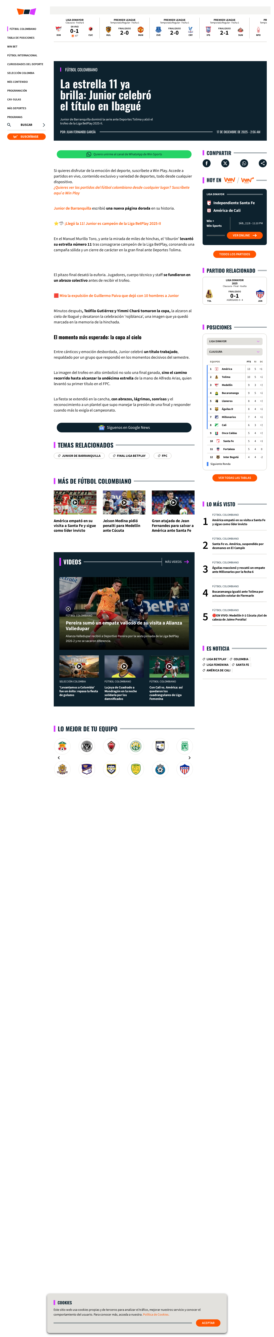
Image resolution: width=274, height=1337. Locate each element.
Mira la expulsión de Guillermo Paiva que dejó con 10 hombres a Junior (119, 296)
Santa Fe (228, 441)
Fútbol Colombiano (23, 29)
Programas (14, 117)
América (227, 369)
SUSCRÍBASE (29, 136)
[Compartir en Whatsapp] (244, 163)
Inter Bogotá (230, 457)
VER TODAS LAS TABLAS (234, 478)
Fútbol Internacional (22, 55)
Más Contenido (17, 82)
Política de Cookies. (156, 1314)
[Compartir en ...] (263, 163)
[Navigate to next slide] (190, 758)
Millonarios (229, 417)
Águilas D (227, 409)
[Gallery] (124, 757)
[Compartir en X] (225, 163)
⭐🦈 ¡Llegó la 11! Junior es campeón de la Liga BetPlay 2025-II (107, 223)
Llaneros (227, 401)
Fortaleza (229, 449)
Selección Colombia (20, 73)
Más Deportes (16, 108)
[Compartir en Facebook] (207, 163)
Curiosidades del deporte (25, 64)
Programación (17, 91)
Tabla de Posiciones (21, 38)
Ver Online (241, 235)
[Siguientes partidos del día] (262, 28)
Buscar (26, 125)
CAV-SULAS (14, 100)
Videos (72, 561)
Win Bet (12, 47)
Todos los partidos (234, 254)
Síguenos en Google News (128, 427)
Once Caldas (229, 433)
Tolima (226, 377)
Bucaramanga (230, 393)
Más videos (173, 562)
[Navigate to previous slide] (59, 758)
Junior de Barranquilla (72, 208)
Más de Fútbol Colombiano (94, 480)
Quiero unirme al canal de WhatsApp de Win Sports (127, 154)
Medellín (227, 385)
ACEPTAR (208, 1323)
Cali (224, 425)
